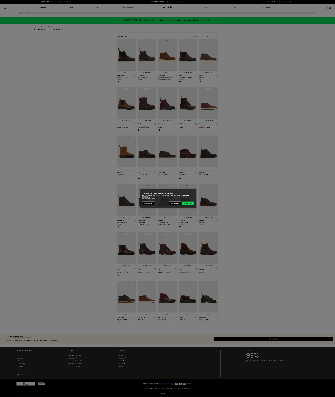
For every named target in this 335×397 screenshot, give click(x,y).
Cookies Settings (148, 203)
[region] (168, 198)
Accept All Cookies (188, 203)
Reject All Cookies (175, 203)
